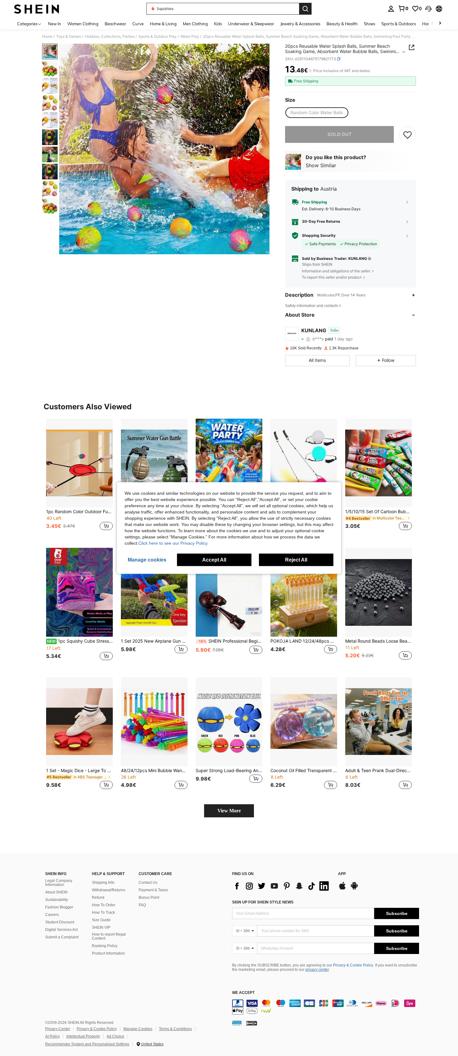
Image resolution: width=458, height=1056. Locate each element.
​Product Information (108, 953)
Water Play (189, 36)
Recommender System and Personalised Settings (87, 1044)
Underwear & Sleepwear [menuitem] (251, 23)
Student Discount (59, 922)
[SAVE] (407, 134)
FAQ (142, 905)
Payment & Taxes (153, 890)
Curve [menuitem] (138, 23)
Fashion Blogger (59, 907)
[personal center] (391, 8)
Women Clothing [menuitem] (82, 23)
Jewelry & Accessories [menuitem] (300, 23)
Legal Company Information (58, 882)
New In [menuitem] (54, 23)
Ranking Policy (104, 946)
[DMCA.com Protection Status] (251, 1023)
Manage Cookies (137, 1029)
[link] (403, 8)
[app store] (342, 889)
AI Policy (52, 1036)
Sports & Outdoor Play (157, 36)
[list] (282, 886)
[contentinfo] (325, 1007)
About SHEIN (56, 892)
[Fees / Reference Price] (310, 71)
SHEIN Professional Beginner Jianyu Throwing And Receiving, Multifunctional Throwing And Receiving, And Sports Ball (229, 641)
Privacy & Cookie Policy (353, 965)
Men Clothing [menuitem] (195, 23)
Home (47, 36)
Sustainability (56, 900)
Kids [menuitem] (218, 23)
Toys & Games (68, 36)
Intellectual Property (83, 1036)
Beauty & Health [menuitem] (342, 23)
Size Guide (101, 920)
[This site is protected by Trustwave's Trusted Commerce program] (236, 1023)
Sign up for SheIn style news (262, 902)
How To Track (103, 912)
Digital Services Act (61, 929)
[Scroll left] (432, 23)
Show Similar (321, 165)
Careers (52, 914)
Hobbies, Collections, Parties (110, 36)
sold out (339, 134)
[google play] (354, 889)
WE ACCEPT (243, 993)
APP (342, 874)
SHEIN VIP (101, 927)
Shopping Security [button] (319, 235)
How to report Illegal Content (109, 936)
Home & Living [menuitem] (163, 23)
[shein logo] (36, 8)
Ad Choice (115, 1036)
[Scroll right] (440, 23)
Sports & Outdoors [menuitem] (398, 23)
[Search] (305, 9)
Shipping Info (103, 882)
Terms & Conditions (175, 1029)
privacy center (317, 969)
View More (229, 810)
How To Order (103, 905)
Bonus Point (149, 897)
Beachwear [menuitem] (115, 23)
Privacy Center (57, 1029)
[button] (428, 8)
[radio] (316, 112)
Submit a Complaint (62, 937)
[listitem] (79, 478)
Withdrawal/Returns (108, 890)
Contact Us (148, 882)
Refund (98, 897)
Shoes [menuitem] (369, 23)
